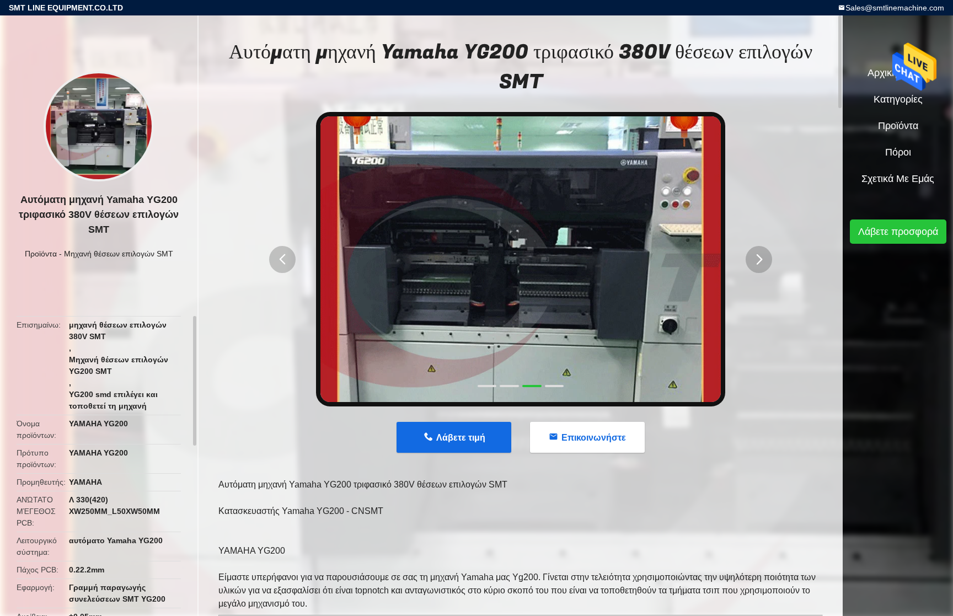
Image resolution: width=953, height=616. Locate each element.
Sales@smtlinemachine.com (894, 7)
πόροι (898, 152)
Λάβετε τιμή (460, 437)
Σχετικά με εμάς (897, 178)
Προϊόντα (41, 253)
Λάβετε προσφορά (898, 231)
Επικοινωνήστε (593, 437)
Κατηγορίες (898, 99)
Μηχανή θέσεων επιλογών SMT (118, 253)
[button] (282, 259)
